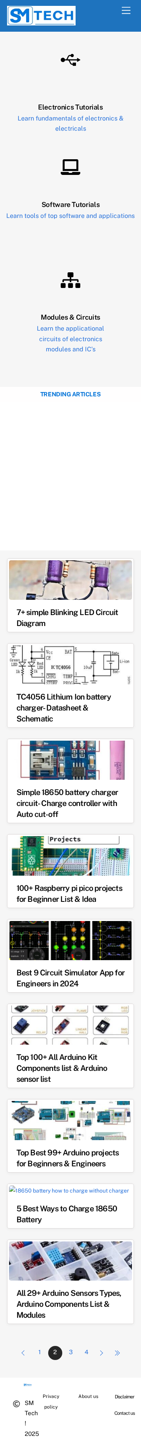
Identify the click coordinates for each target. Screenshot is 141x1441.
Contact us (124, 1413)
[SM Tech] (41, 21)
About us (88, 1396)
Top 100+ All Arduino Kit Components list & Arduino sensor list (61, 1068)
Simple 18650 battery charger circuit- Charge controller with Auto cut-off (67, 803)
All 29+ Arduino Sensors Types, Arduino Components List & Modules (68, 1304)
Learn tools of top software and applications (70, 215)
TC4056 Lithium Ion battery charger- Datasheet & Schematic (63, 707)
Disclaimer (124, 1397)
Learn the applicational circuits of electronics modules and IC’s (70, 339)
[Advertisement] (70, 476)
